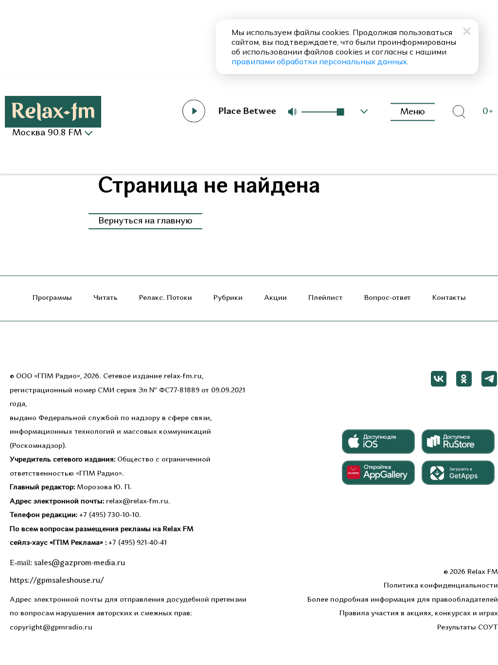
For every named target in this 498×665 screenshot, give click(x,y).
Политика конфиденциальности (441, 586)
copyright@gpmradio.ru (51, 627)
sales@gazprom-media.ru (79, 563)
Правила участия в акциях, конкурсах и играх (418, 613)
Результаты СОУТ (467, 627)
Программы (52, 298)
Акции (275, 298)
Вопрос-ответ (387, 298)
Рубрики (228, 298)
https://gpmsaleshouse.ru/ (57, 581)
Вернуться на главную (145, 221)
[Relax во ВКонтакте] (438, 379)
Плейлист (325, 298)
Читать (105, 298)
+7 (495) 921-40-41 (137, 543)
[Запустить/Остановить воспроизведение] (193, 111)
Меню (412, 111)
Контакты (449, 298)
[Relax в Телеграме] (489, 379)
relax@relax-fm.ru (137, 501)
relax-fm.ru (183, 376)
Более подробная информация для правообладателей (402, 600)
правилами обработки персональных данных (319, 61)
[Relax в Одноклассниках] (464, 379)
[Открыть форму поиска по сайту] (458, 112)
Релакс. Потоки (165, 298)
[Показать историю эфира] (364, 111)
